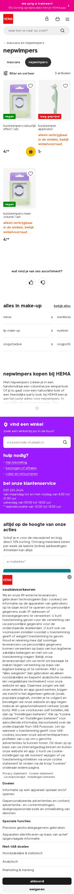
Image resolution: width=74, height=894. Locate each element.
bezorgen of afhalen (21, 468)
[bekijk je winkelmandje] (57, 19)
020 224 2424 (13, 490)
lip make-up (11, 330)
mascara (13, 62)
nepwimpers (38, 62)
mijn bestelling (16, 462)
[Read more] (37, 408)
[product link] (19, 100)
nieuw (7, 317)
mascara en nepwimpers (25, 43)
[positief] (31, 282)
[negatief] (43, 282)
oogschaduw (12, 344)
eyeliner (62, 330)
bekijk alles (62, 306)
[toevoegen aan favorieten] (30, 85)
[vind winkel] (64, 442)
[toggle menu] (67, 19)
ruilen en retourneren (22, 474)
